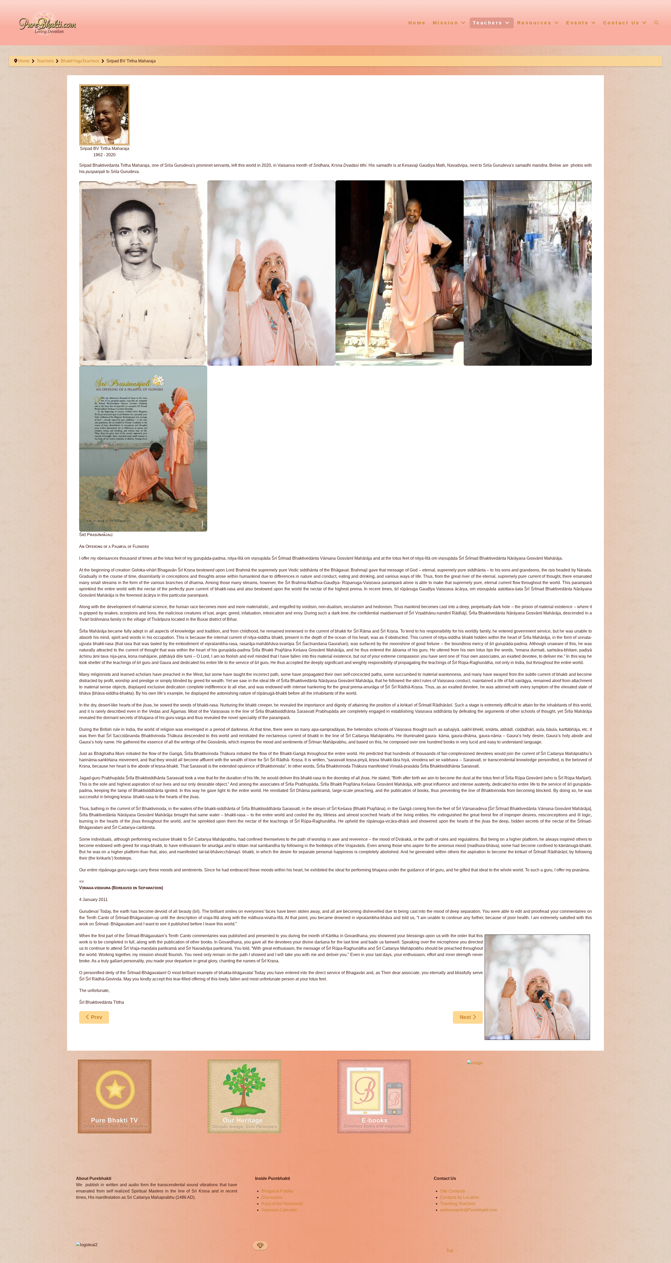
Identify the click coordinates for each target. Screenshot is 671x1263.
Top (449, 1250)
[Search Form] (656, 22)
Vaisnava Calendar (279, 1210)
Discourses (271, 1197)
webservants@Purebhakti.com (468, 1210)
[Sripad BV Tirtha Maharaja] (143, 273)
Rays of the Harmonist (281, 1203)
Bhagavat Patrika (277, 1191)
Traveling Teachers (457, 1203)
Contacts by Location (459, 1197)
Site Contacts (452, 1191)
